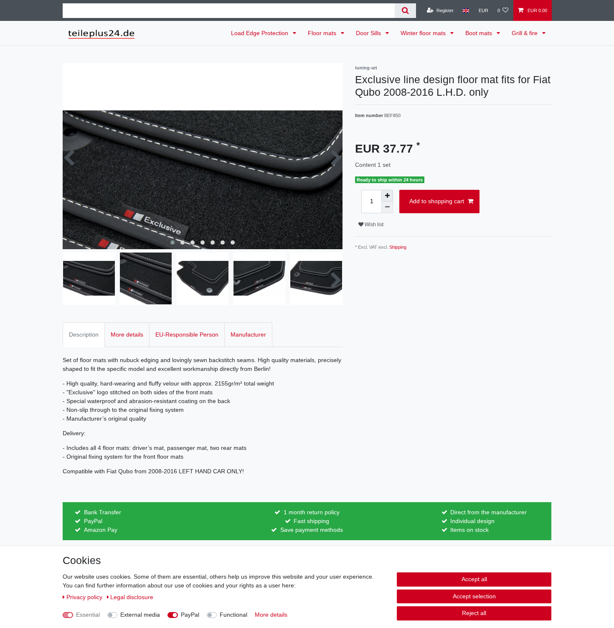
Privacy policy (85, 597)
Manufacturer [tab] (248, 334)
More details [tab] (127, 334)
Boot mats (479, 33)
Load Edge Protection (260, 33)
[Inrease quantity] (387, 196)
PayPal (190, 614)
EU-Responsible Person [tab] (186, 334)
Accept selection (474, 596)
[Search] (405, 10)
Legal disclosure (131, 597)
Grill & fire (525, 33)
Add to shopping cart (436, 201)
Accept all (474, 579)
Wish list (373, 224)
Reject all (474, 613)
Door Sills (369, 33)
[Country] (466, 10)
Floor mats (323, 33)
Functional (233, 614)
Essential (88, 614)
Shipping (397, 247)
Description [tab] (84, 334)
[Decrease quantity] (387, 207)
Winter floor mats (424, 33)
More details (271, 614)
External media (140, 614)
